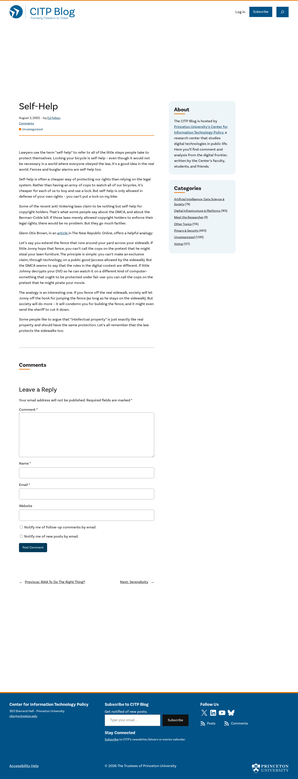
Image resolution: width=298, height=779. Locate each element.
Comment (28, 409)
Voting (178, 244)
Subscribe (261, 12)
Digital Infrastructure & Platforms (197, 211)
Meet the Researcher (189, 217)
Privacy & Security (186, 231)
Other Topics (183, 224)
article (63, 233)
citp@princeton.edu (23, 716)
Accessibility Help (24, 766)
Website (25, 506)
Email (24, 484)
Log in (240, 12)
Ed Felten (53, 118)
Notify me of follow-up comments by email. (60, 527)
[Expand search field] (282, 12)
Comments (26, 124)
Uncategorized (32, 129)
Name (25, 463)
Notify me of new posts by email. (51, 536)
